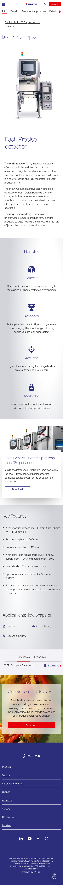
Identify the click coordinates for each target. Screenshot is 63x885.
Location (6, 825)
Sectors (6, 775)
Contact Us (8, 817)
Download (17, 489)
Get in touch (31, 725)
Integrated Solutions (12, 783)
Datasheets (23, 656)
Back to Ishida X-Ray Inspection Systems (22, 24)
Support (6, 792)
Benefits (14, 11)
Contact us (54, 4)
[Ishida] (31, 756)
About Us (7, 800)
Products (6, 767)
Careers (6, 808)
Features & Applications (34, 11)
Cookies (37, 872)
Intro (4, 11)
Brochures (40, 656)
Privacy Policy (27, 872)
